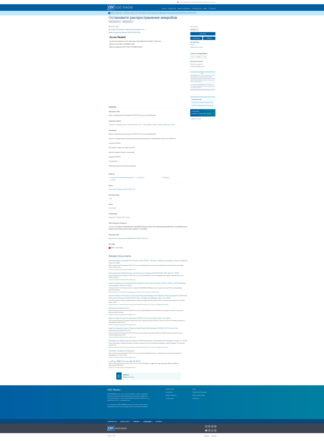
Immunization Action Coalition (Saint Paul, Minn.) (159, 125)
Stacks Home (170, 389)
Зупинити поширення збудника (121, 351)
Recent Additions (184, 8)
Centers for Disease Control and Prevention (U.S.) (127, 29)
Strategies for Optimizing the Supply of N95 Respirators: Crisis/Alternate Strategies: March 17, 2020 (148, 341)
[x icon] (209, 426)
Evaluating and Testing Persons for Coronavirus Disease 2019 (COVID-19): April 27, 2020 (144, 273)
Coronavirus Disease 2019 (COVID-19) (126, 32)
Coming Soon (197, 8)
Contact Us (195, 398)
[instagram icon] (212, 426)
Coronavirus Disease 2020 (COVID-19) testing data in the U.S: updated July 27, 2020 (203, 102)
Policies (136, 421)
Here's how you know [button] (210, 2)
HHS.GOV (206, 436)
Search (213, 8)
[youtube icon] (206, 430)
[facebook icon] (206, 426)
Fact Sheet (112, 208)
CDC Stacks (113, 389)
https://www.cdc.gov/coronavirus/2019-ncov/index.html (177, 13)
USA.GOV (214, 436)
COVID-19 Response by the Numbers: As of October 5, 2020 (203, 105)
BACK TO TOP (196, 119)
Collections (172, 8)
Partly (199, 57)
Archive (158, 421)
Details (192, 45)
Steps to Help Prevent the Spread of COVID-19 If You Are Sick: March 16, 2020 (139, 318)
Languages (147, 421)
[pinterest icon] (209, 430)
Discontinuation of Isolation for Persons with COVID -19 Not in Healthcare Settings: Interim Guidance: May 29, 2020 (148, 261)
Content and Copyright (199, 392)
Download (203, 34)
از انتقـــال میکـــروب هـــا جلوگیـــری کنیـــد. (125, 361)
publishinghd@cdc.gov (197, 66)
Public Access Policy (198, 395)
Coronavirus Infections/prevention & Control (122, 179)
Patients (166, 178)
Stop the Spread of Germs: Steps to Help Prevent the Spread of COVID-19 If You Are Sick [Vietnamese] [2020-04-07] (143, 329)
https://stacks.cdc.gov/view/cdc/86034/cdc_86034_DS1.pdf (128, 238)
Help (205, 8)
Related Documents (196, 47)
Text (110, 199)
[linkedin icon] (215, 426)
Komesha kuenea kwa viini (119, 308)
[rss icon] (215, 430)
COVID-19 (140, 178)
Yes (192, 57)
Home (164, 8)
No (205, 57)
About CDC (124, 421)
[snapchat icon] (212, 430)
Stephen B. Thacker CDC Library (119, 217)
